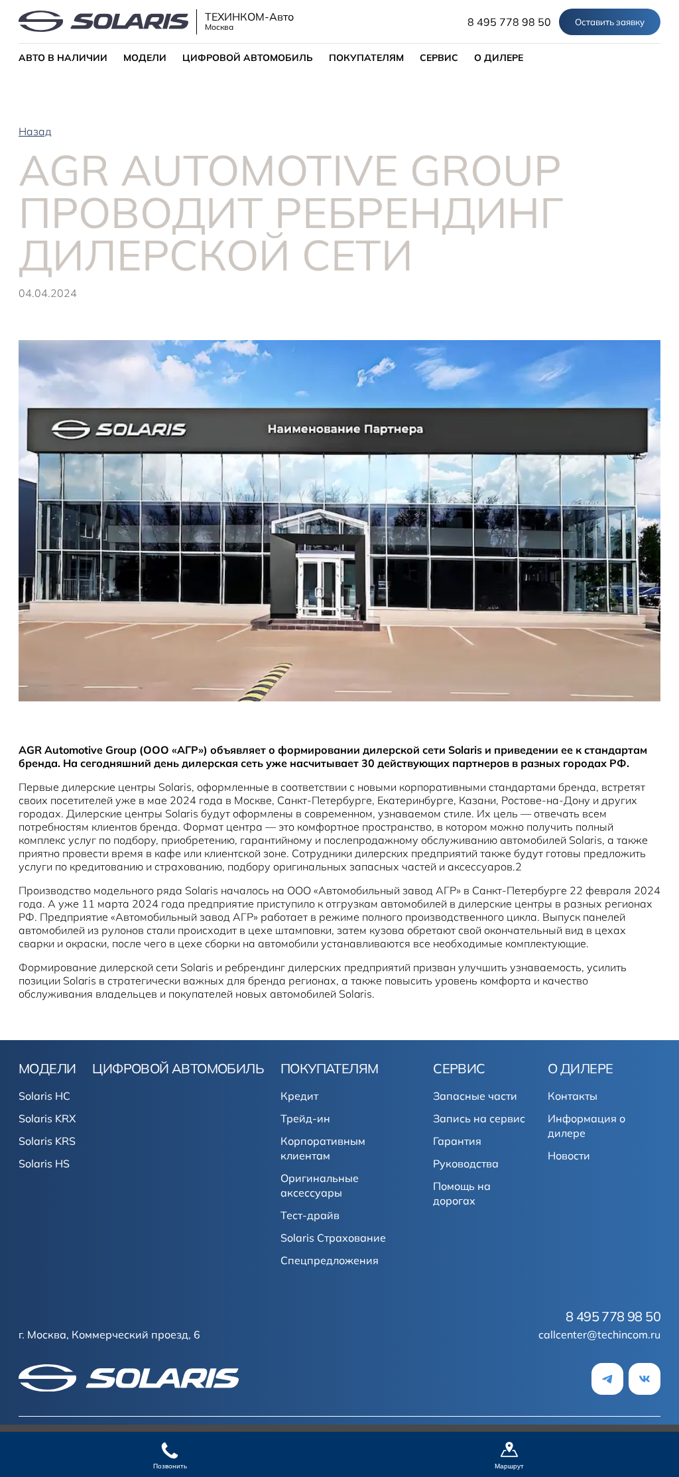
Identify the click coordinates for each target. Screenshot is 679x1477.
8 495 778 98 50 (509, 22)
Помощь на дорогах (462, 1193)
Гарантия (457, 1141)
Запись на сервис (479, 1118)
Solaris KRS (47, 1141)
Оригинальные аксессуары (319, 1185)
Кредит (299, 1095)
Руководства (466, 1163)
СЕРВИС (439, 58)
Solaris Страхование (333, 1237)
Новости (569, 1155)
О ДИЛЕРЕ (498, 58)
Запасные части (475, 1095)
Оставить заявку (610, 22)
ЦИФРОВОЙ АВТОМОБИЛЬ (247, 58)
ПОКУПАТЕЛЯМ (366, 58)
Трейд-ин (305, 1118)
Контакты (572, 1095)
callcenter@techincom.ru (599, 1334)
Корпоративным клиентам (322, 1148)
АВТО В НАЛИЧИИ (63, 58)
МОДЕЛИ (144, 58)
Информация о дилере (586, 1126)
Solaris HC (44, 1095)
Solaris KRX (47, 1118)
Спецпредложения (329, 1260)
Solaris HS (44, 1163)
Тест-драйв (310, 1215)
